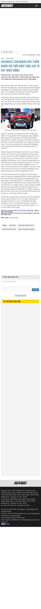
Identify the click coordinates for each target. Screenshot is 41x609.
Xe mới (5, 52)
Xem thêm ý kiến (20, 296)
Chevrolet (12, 225)
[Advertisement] (20, 28)
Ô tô (10, 52)
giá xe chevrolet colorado (26, 229)
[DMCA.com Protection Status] (5, 523)
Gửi (35, 290)
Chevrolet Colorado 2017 (26, 225)
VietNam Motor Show (9, 229)
